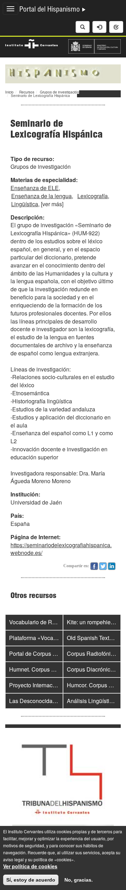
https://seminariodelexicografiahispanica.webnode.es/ (61, 549)
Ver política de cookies (30, 866)
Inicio (9, 92)
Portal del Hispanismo (50, 10)
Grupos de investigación (59, 92)
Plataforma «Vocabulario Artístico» (52, 638)
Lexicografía (92, 196)
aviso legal (13, 859)
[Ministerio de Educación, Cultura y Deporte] (94, 45)
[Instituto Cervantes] (31, 42)
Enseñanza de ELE (34, 188)
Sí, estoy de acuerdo (30, 880)
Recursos (26, 92)
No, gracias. (78, 880)
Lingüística (24, 204)
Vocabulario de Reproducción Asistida (56, 622)
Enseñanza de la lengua (41, 196)
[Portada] (63, 73)
